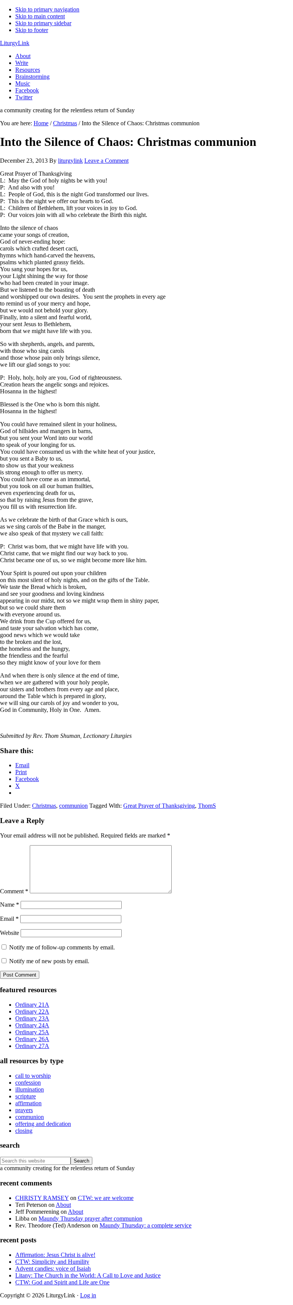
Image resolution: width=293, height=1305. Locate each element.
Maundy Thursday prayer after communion (90, 1218)
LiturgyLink (14, 43)
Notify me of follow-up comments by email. (62, 947)
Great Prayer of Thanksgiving (159, 805)
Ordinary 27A (32, 1046)
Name (9, 904)
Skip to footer (31, 30)
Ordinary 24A (32, 1025)
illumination (29, 1089)
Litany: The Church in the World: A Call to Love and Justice (88, 1275)
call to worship (33, 1075)
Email (9, 918)
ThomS (207, 805)
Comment (14, 891)
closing (23, 1130)
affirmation (28, 1103)
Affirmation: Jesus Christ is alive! (55, 1255)
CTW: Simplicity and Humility (52, 1261)
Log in (88, 1295)
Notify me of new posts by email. (49, 961)
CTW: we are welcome (106, 1198)
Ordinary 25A (32, 1032)
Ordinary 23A (32, 1018)
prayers (24, 1110)
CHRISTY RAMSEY (42, 1198)
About (63, 1205)
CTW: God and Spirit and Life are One (62, 1282)
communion (73, 805)
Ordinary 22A (32, 1011)
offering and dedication (43, 1124)
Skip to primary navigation (47, 9)
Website (9, 933)
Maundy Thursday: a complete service (146, 1225)
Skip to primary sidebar (43, 23)
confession (28, 1082)
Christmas (44, 805)
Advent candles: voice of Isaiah (53, 1268)
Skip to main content (40, 16)
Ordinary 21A (32, 1004)
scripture (25, 1096)
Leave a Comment (106, 160)
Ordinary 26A (32, 1039)
